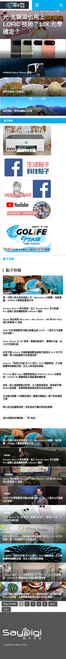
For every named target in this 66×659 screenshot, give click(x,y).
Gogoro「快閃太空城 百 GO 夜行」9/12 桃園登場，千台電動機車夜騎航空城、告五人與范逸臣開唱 (32, 365)
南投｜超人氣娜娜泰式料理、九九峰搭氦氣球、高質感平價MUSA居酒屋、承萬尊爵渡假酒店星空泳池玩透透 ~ (32, 386)
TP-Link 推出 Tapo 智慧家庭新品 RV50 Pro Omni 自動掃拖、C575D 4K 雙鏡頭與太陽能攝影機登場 (32, 375)
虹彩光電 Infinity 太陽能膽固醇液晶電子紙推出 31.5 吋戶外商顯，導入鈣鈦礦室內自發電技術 (32, 354)
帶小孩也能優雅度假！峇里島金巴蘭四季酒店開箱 (27, 407)
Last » (6, 609)
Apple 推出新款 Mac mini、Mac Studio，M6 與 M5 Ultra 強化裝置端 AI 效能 (32, 321)
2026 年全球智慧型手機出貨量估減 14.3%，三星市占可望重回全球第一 (33, 332)
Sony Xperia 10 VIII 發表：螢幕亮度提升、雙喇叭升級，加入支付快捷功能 (32, 343)
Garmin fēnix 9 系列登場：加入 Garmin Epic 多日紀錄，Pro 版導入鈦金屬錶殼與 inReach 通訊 (32, 310)
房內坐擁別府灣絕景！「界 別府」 (20, 418)
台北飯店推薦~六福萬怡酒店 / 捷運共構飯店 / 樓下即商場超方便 (32, 397)
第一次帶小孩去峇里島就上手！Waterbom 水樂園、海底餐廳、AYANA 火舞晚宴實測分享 (32, 299)
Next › (52, 604)
